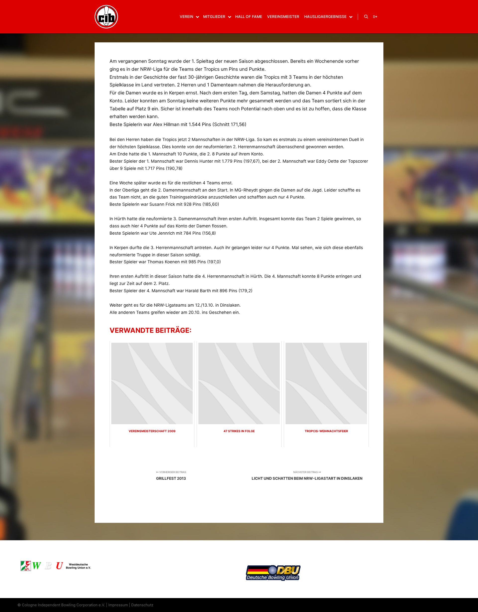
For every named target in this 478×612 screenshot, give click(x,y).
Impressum (118, 605)
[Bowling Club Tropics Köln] (106, 16)
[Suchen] (366, 16)
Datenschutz (142, 605)
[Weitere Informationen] (375, 16)
